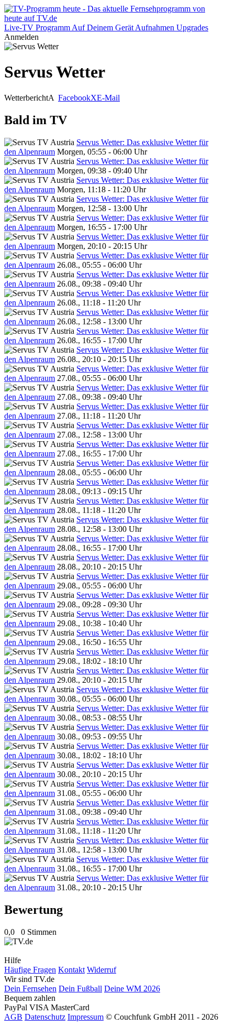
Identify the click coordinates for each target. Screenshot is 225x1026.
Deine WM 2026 (132, 988)
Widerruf (101, 969)
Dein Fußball (80, 988)
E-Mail (108, 97)
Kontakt (71, 969)
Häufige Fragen (30, 969)
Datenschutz (45, 1016)
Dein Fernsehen (30, 988)
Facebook (74, 97)
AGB (13, 1016)
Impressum (86, 1016)
